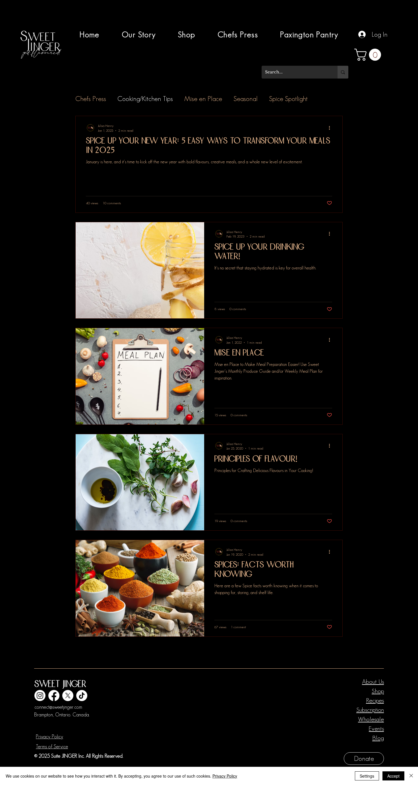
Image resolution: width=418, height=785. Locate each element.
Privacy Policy (49, 736)
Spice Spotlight (288, 98)
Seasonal (245, 98)
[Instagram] (39, 695)
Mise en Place (203, 98)
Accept (393, 776)
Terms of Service (52, 746)
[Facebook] (53, 695)
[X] (67, 695)
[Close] (411, 775)
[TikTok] (81, 695)
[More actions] (331, 127)
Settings (367, 776)
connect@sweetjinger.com (58, 707)
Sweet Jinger (60, 684)
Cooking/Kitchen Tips (145, 98)
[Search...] (343, 72)
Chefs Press (90, 98)
